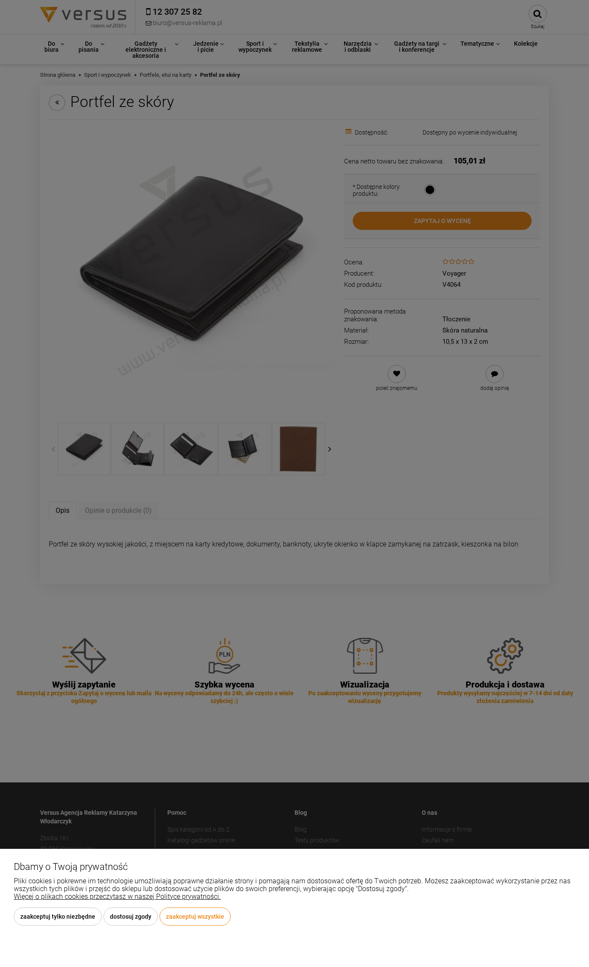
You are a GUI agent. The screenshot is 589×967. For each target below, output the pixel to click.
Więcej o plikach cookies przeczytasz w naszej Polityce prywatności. (117, 896)
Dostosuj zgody (130, 916)
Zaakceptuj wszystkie (195, 916)
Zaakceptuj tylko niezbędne (57, 916)
